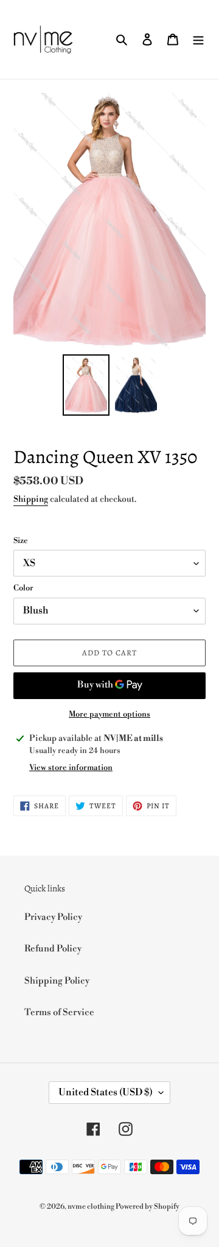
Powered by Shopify (147, 1206)
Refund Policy (53, 949)
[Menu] (198, 40)
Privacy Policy (53, 917)
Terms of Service (59, 1012)
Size (20, 541)
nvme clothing (92, 1206)
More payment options (109, 714)
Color (23, 588)
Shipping (30, 499)
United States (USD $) (105, 1092)
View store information (71, 767)
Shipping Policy (56, 981)
